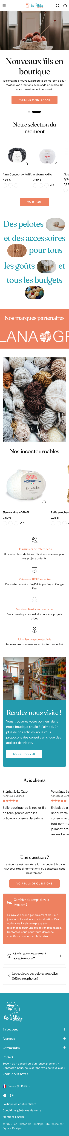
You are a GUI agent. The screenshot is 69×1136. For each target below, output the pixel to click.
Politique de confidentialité (19, 1104)
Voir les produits (34, 95)
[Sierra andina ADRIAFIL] (26, 483)
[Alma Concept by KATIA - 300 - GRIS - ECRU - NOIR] (5, 185)
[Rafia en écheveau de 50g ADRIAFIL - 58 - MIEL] (59, 523)
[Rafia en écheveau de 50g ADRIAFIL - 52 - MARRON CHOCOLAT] (53, 523)
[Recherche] (57, 5)
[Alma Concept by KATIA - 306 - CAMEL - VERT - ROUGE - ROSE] (10, 185)
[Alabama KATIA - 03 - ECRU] (46, 185)
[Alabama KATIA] (47, 154)
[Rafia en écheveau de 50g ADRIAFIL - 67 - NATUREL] (64, 523)
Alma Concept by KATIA (17, 174)
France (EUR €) (17, 1086)
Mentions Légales (14, 1117)
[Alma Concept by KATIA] (17, 154)
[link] (55, 224)
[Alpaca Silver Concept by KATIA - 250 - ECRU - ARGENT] (66, 190)
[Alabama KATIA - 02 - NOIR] (41, 185)
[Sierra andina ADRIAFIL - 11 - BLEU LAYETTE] (16, 523)
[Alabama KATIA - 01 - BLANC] (35, 185)
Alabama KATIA (42, 174)
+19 (52, 185)
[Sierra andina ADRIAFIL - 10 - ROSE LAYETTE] (10, 523)
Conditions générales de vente (22, 1110)
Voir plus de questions (34, 883)
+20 (22, 523)
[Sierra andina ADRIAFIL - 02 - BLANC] (5, 523)
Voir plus (34, 202)
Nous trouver (24, 754)
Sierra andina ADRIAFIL (16, 512)
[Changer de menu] (4, 5)
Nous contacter (15, 1074)
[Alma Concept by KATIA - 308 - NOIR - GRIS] (16, 185)
